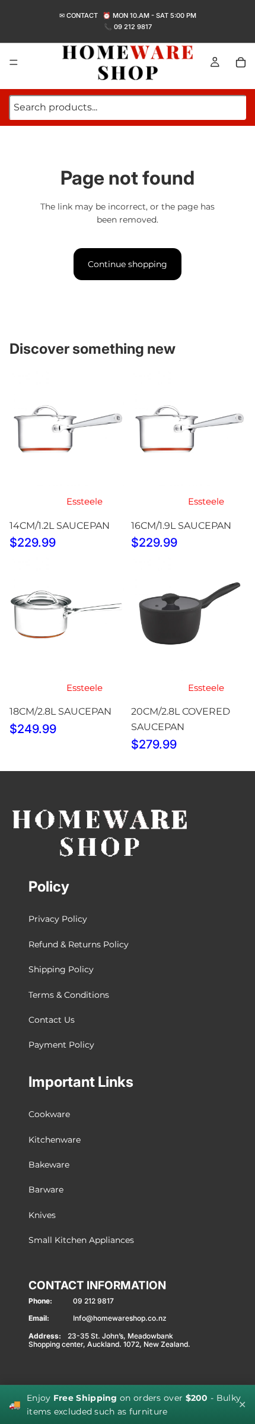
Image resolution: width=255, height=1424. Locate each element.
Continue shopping (127, 264)
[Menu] (13, 62)
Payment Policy (61, 1045)
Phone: (40, 1301)
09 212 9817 (133, 27)
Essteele (84, 501)
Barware (45, 1189)
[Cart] (241, 62)
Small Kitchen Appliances (81, 1240)
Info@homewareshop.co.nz (120, 1318)
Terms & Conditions (68, 994)
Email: (38, 1319)
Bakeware (48, 1164)
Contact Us (51, 1019)
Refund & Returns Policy (78, 944)
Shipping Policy (61, 969)
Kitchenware (54, 1139)
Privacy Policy (57, 919)
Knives (42, 1215)
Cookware (49, 1114)
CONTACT (82, 15)
